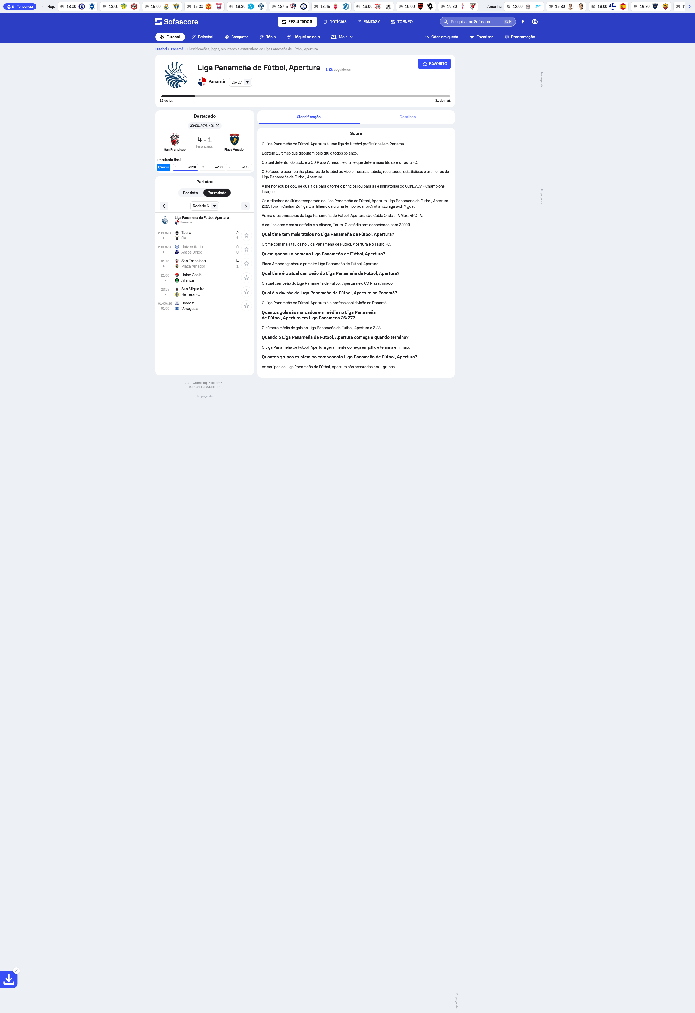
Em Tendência (22, 6)
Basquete (239, 37)
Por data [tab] (190, 193)
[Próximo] (689, 6)
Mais (339, 37)
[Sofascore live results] (176, 21)
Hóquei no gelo (306, 37)
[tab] (308, 117)
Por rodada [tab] (217, 193)
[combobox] (240, 82)
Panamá (177, 49)
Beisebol (206, 37)
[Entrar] (535, 22)
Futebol (173, 37)
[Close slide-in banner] (16, 970)
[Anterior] (43, 6)
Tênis (271, 37)
